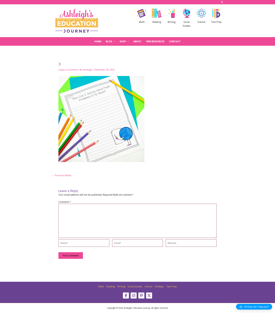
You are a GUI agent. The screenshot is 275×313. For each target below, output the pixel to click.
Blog (109, 41)
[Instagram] (134, 295)
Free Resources (155, 41)
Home (97, 41)
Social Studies (135, 286)
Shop (123, 41)
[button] (254, 307)
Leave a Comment (68, 69)
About (137, 41)
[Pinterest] (141, 295)
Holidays (159, 286)
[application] (113, 41)
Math (101, 286)
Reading (110, 286)
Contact (175, 41)
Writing (121, 286)
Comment (64, 201)
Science (148, 286)
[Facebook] (126, 295)
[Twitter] (149, 295)
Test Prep (171, 286)
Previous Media (61, 175)
